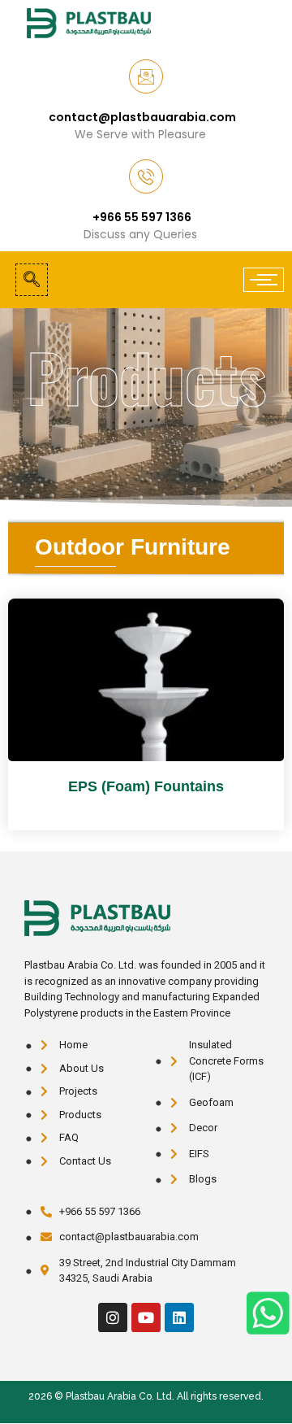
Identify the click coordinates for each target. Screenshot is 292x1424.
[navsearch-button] (31, 279)
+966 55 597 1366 (141, 217)
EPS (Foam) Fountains (146, 786)
